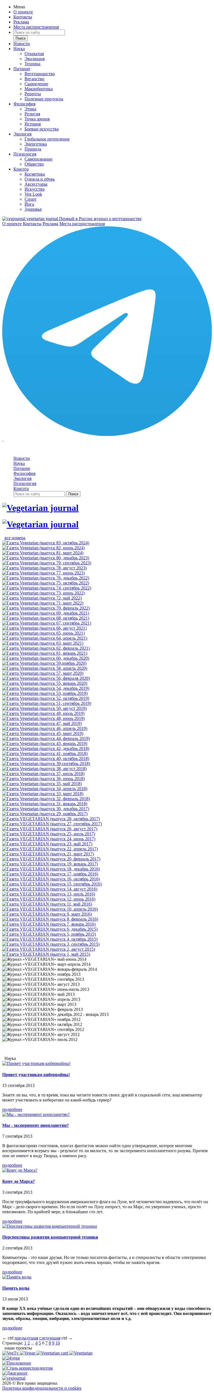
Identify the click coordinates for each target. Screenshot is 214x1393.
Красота (21, 169)
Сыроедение (36, 83)
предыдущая (26, 1338)
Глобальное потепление (47, 139)
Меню (19, 6)
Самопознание (38, 159)
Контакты (22, 16)
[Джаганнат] (15, 1373)
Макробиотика (39, 88)
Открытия (34, 53)
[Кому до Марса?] (19, 1170)
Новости (21, 43)
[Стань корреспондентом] (27, 1368)
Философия (24, 103)
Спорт (31, 199)
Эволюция (35, 58)
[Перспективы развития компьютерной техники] (49, 1226)
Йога (29, 204)
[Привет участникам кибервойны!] (36, 1063)
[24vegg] (11, 1358)
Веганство (34, 78)
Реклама (21, 22)
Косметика (35, 174)
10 (57, 1343)
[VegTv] (11, 1353)
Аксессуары (36, 184)
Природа (33, 149)
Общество (34, 164)
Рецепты (33, 93)
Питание (21, 68)
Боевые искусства (42, 129)
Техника (32, 63)
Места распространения (36, 27)
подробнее (12, 1109)
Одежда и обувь (40, 179)
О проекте (23, 11)
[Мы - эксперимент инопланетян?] (36, 1114)
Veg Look (33, 194)
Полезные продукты (44, 98)
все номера (14, 537)
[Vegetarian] (81, 1353)
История (33, 124)
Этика (30, 108)
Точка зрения (37, 119)
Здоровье (33, 209)
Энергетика (36, 144)
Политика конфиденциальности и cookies (41, 1388)
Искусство (35, 189)
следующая (49, 1338)
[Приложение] (16, 1363)
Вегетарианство (40, 73)
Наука (19, 48)
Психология (24, 154)
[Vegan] (28, 1353)
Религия (32, 113)
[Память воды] (16, 1277)
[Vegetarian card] (53, 1353)
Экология (22, 134)
